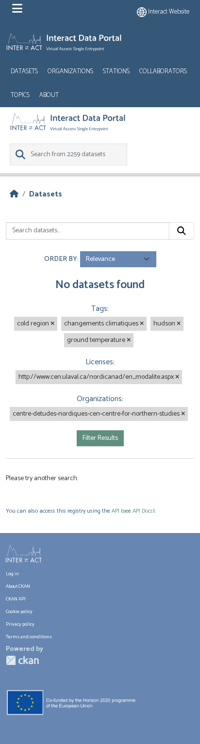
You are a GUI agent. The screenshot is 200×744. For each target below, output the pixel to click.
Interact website (168, 12)
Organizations (70, 71)
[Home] (14, 194)
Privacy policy (20, 624)
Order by (60, 259)
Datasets (24, 71)
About (49, 95)
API (115, 511)
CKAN (22, 660)
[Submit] (181, 231)
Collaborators (163, 71)
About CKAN (18, 586)
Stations (116, 71)
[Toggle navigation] (17, 8)
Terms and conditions (29, 637)
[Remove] (52, 324)
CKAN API (16, 599)
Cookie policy (19, 611)
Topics (20, 95)
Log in (12, 574)
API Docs (143, 511)
